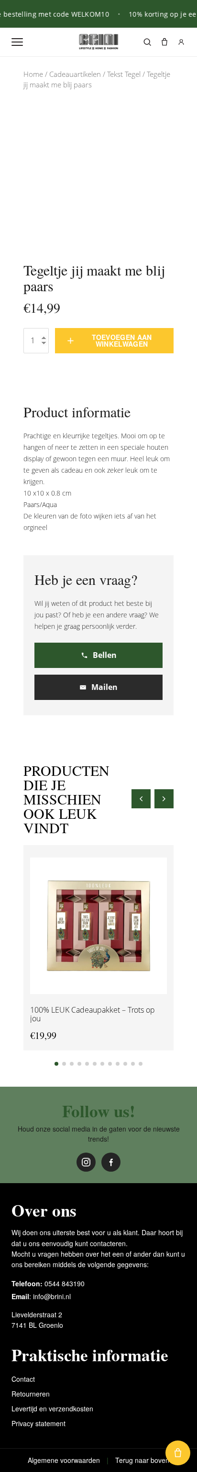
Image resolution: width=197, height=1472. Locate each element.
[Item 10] (125, 1064)
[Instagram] (86, 1162)
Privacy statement (38, 1423)
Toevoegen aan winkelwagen (122, 340)
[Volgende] (164, 798)
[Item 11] (133, 1064)
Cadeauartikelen (75, 74)
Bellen (105, 655)
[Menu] (17, 42)
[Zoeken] (147, 42)
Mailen (104, 687)
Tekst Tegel (124, 74)
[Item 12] (140, 1064)
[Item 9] (118, 1064)
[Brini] (98, 42)
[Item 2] (64, 1064)
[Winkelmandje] (164, 42)
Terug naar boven (142, 1460)
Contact (23, 1379)
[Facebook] (110, 1162)
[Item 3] (72, 1064)
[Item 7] (102, 1064)
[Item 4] (79, 1064)
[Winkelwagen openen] (177, 1452)
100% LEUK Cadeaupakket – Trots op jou (92, 1014)
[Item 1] (56, 1064)
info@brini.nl (52, 1296)
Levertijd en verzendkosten (52, 1408)
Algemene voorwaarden (64, 1460)
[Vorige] (141, 798)
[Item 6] (95, 1064)
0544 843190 (64, 1283)
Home (33, 74)
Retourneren (30, 1393)
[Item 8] (110, 1064)
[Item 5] (87, 1064)
